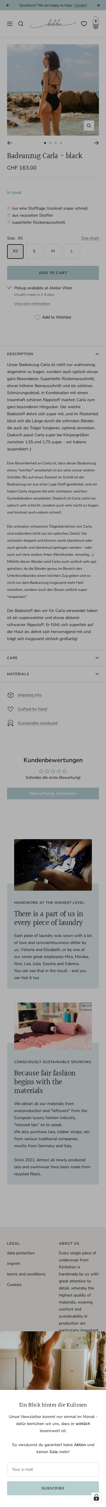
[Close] (97, 1340)
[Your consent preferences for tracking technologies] (96, 1497)
